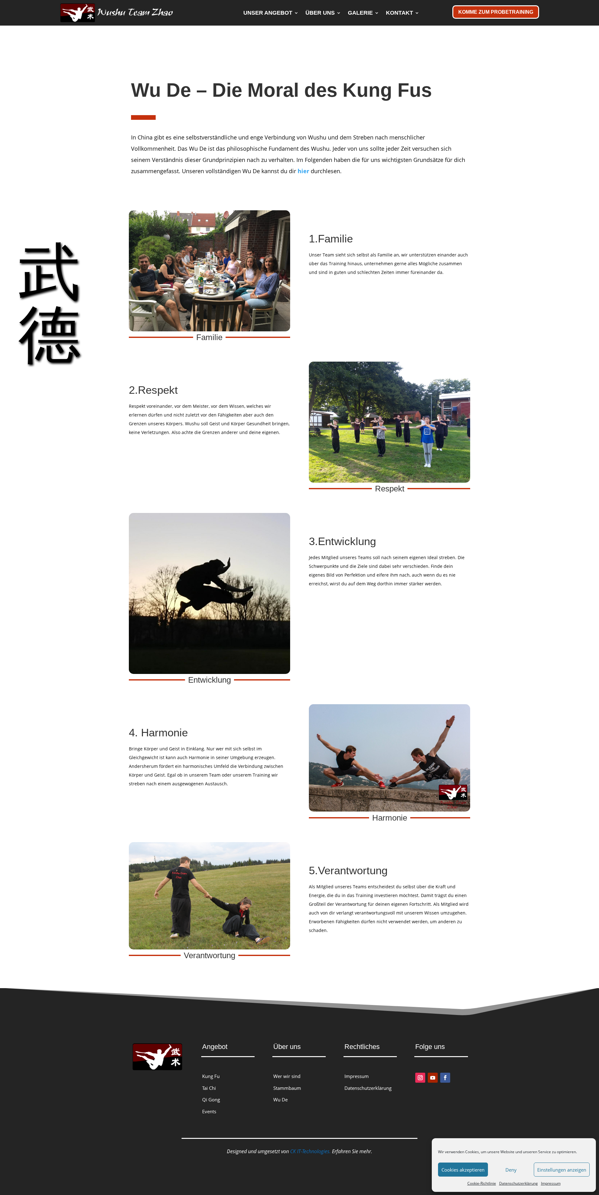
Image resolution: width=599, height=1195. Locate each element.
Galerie (360, 13)
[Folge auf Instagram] (420, 1078)
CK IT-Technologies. (310, 1151)
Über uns (320, 13)
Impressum (551, 1183)
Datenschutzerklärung (518, 1183)
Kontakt (399, 13)
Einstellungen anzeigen (561, 1170)
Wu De (280, 1099)
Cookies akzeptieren (463, 1170)
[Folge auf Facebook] (445, 1078)
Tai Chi (209, 1088)
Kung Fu (211, 1076)
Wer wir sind (286, 1076)
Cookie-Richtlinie (481, 1183)
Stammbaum (287, 1088)
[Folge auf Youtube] (433, 1078)
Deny (511, 1170)
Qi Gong (211, 1099)
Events (209, 1111)
